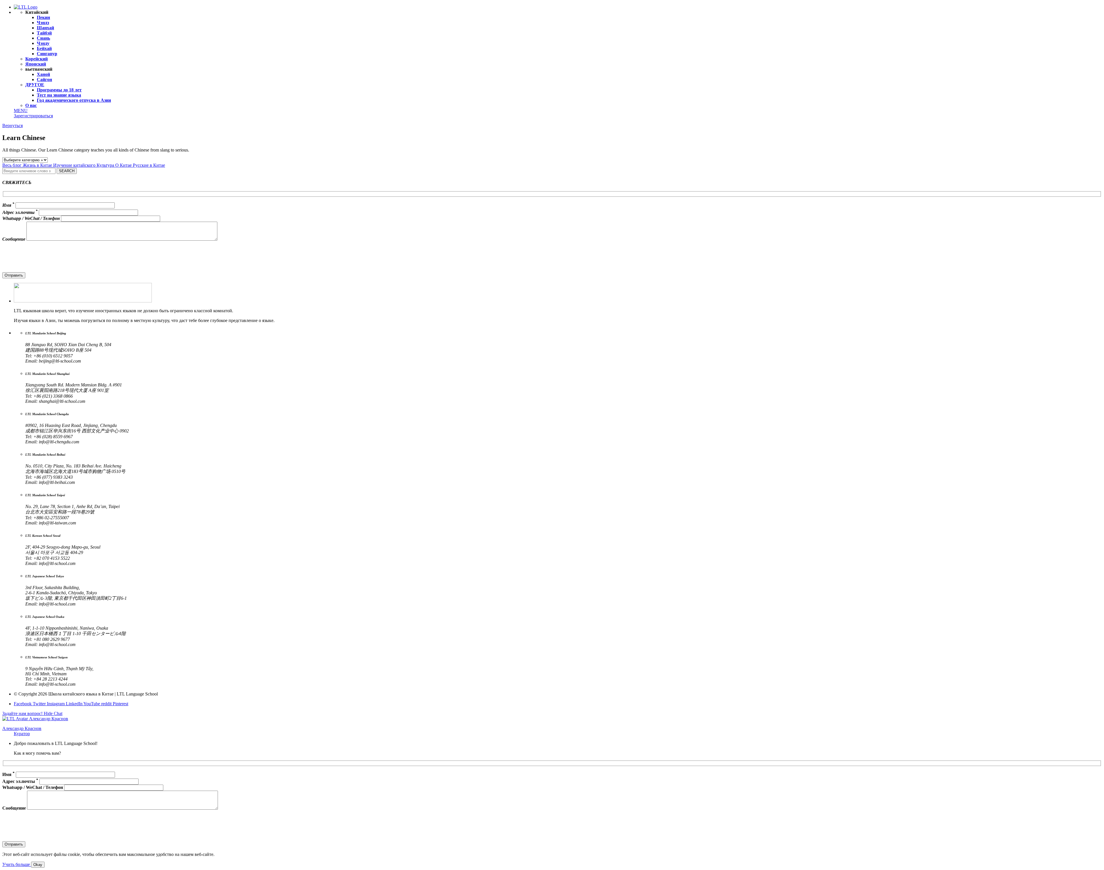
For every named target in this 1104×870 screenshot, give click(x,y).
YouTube (92, 703)
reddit (107, 703)
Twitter (40, 703)
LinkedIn (74, 703)
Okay (37, 865)
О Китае (124, 165)
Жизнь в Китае (38, 165)
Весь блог (12, 165)
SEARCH (66, 171)
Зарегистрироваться (33, 115)
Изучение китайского (75, 165)
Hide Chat (53, 713)
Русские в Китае (149, 165)
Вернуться (12, 125)
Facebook (23, 703)
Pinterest (120, 703)
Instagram (56, 703)
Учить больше (16, 864)
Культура (106, 165)
